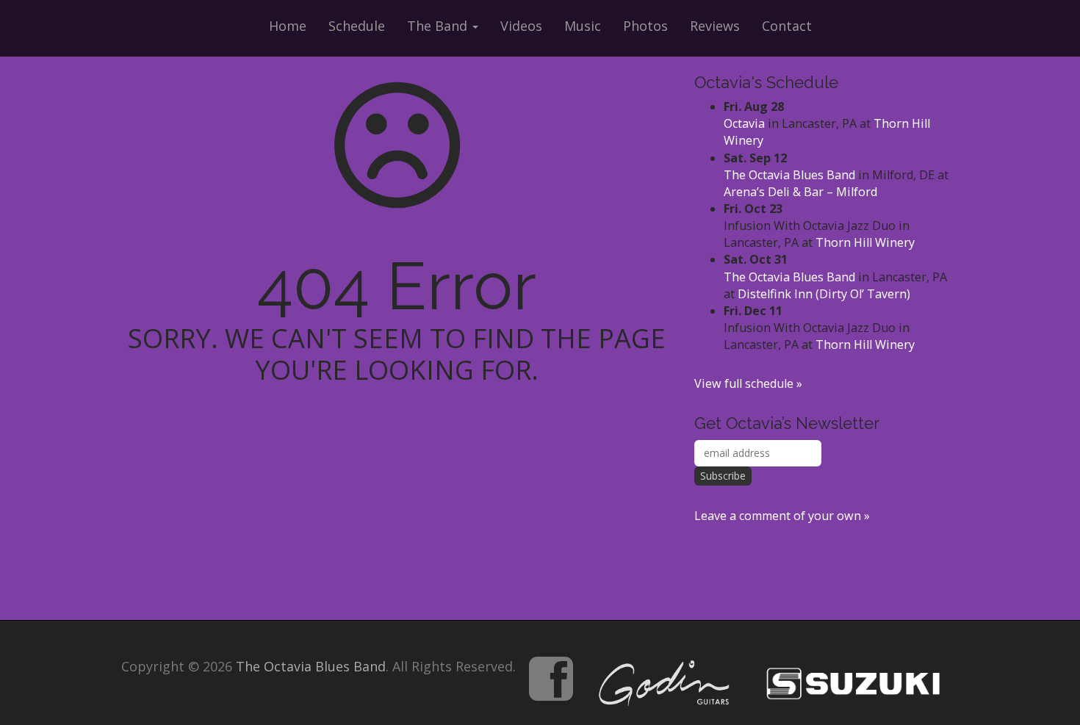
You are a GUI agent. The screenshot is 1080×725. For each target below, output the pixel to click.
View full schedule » (748, 383)
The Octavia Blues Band (789, 175)
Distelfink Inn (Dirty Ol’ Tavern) (824, 294)
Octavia (744, 123)
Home (287, 26)
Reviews (715, 26)
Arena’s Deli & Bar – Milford (800, 192)
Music (582, 26)
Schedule (356, 26)
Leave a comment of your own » (782, 516)
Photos (645, 26)
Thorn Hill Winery (865, 242)
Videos (521, 26)
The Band (439, 26)
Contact (787, 26)
